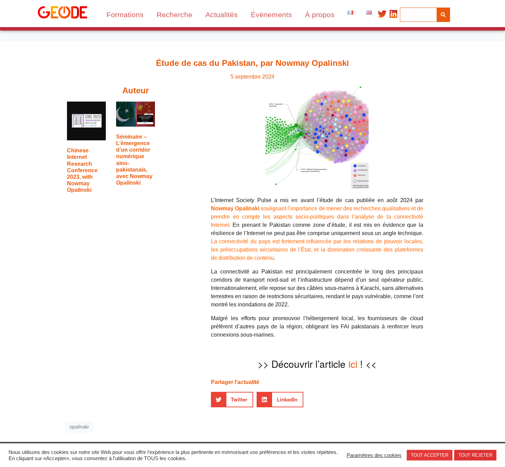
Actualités (221, 15)
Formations (125, 15)
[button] (232, 399)
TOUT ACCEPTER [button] (429, 455)
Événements (271, 15)
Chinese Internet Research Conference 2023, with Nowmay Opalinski (82, 170)
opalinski (79, 426)
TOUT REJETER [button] (475, 455)
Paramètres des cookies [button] (374, 455)
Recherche (174, 15)
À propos (320, 15)
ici (352, 364)
